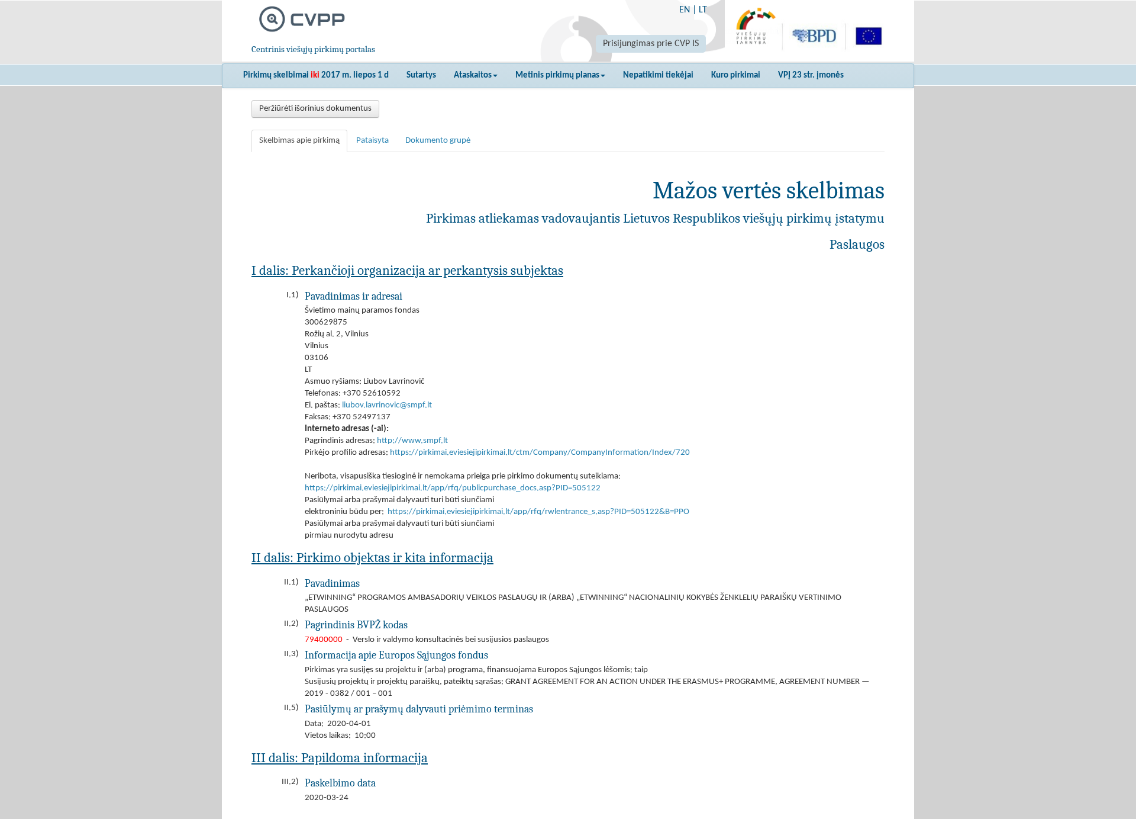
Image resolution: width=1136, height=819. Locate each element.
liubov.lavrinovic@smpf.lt (387, 405)
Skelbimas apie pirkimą (299, 140)
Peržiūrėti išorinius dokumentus (315, 108)
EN (684, 10)
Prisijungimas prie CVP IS (651, 44)
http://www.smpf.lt (412, 440)
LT (703, 10)
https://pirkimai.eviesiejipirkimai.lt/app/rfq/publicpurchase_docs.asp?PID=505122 (453, 488)
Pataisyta (372, 140)
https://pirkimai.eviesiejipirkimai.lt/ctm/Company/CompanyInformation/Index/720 (540, 452)
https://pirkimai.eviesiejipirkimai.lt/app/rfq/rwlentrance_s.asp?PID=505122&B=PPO (538, 512)
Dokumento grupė (437, 140)
